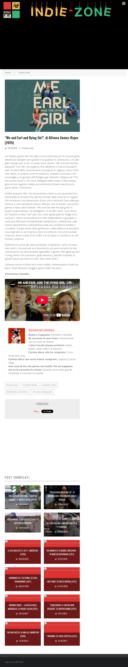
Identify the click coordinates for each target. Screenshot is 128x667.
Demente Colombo (17, 391)
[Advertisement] (64, 44)
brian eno (12, 385)
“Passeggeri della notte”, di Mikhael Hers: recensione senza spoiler (62, 496)
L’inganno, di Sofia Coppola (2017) (62, 636)
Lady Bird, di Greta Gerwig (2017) (62, 581)
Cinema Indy (27, 148)
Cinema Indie (30, 385)
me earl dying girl (42, 391)
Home (8, 72)
